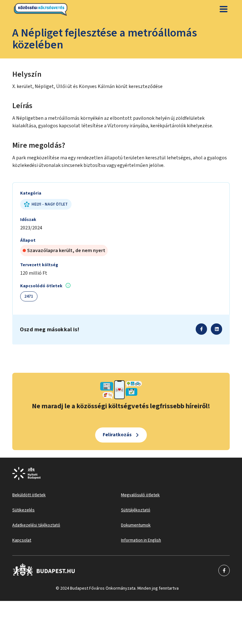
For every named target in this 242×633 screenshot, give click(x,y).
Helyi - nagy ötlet (50, 204)
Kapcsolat (21, 540)
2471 (28, 296)
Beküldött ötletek (29, 495)
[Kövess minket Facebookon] (44, 570)
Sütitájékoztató (135, 510)
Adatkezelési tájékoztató (36, 525)
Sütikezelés (23, 510)
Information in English (141, 540)
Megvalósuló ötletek (140, 495)
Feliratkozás (117, 434)
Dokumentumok (136, 525)
